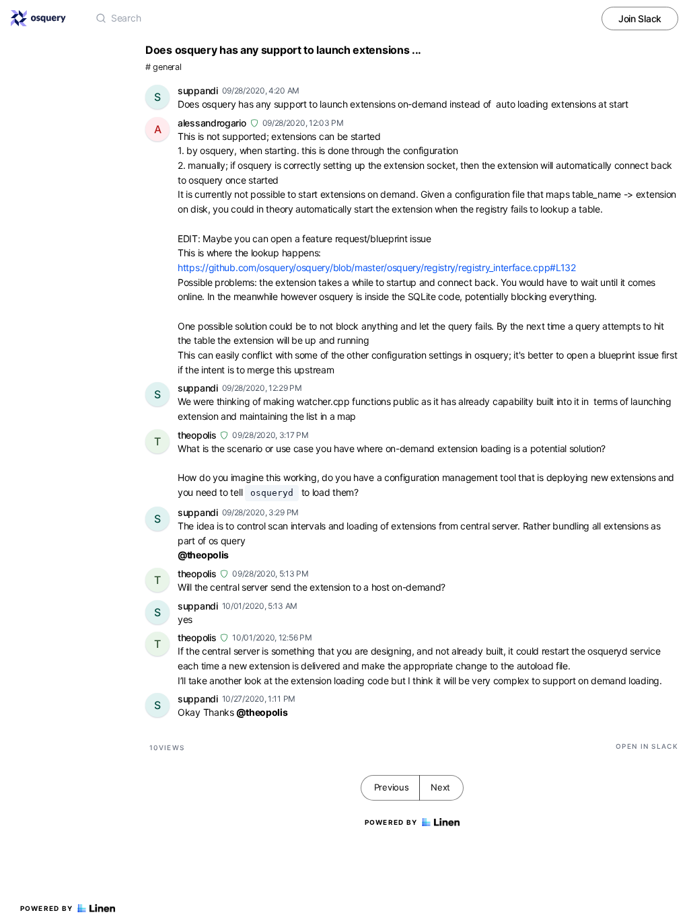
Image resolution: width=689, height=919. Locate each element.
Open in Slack (647, 746)
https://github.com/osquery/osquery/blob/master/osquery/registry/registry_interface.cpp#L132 (377, 267)
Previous (391, 787)
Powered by (46, 908)
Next (440, 787)
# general (163, 67)
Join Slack (639, 18)
